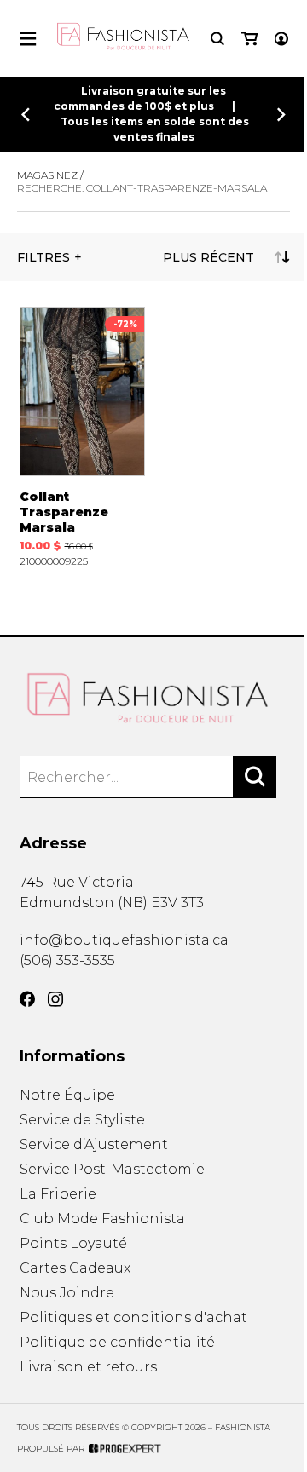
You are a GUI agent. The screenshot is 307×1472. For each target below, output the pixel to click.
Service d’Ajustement (94, 1144)
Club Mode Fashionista (102, 1218)
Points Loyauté (73, 1243)
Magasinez (47, 175)
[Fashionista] (154, 698)
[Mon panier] (249, 39)
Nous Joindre (67, 1293)
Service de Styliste (82, 1120)
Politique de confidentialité (117, 1342)
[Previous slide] (25, 114)
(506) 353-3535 (67, 960)
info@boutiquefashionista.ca (124, 940)
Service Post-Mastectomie (112, 1169)
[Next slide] (281, 114)
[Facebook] (27, 999)
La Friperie (58, 1194)
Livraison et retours (88, 1367)
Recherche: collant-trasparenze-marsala (142, 187)
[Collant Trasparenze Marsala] (83, 436)
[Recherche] (217, 39)
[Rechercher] (255, 777)
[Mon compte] (281, 39)
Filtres (43, 257)
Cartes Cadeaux (75, 1268)
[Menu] (28, 39)
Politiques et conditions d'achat (133, 1317)
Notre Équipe (67, 1095)
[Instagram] (55, 999)
